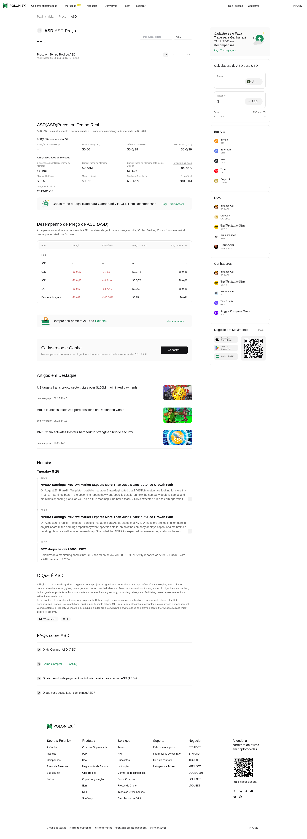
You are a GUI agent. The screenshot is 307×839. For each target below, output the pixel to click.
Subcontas (124, 760)
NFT (84, 792)
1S (165, 54)
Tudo (187, 54)
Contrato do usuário (56, 827)
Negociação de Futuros (95, 766)
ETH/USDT (195, 753)
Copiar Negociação (93, 779)
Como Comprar (126, 779)
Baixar (50, 779)
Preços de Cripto (127, 785)
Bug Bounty (53, 772)
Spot (84, 760)
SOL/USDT (195, 779)
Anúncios (52, 747)
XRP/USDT (195, 766)
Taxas (121, 747)
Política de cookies (103, 827)
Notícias (51, 753)
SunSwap (87, 798)
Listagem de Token (164, 766)
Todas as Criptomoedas (131, 792)
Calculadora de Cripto (130, 798)
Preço (62, 16)
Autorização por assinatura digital (131, 827)
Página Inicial (45, 16)
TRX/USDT (195, 760)
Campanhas (54, 760)
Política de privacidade (80, 827)
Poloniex (14, 5)
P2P (84, 753)
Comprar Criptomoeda (94, 747)
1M (172, 54)
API (120, 753)
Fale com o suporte (164, 747)
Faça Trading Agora (173, 204)
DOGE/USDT (196, 772)
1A (180, 54)
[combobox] (156, 37)
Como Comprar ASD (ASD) (60, 663)
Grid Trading (89, 772)
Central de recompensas (132, 772)
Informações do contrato (167, 753)
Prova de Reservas (57, 766)
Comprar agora (175, 321)
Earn (85, 785)
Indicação (123, 766)
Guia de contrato (162, 760)
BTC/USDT (195, 747)
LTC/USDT (194, 785)
